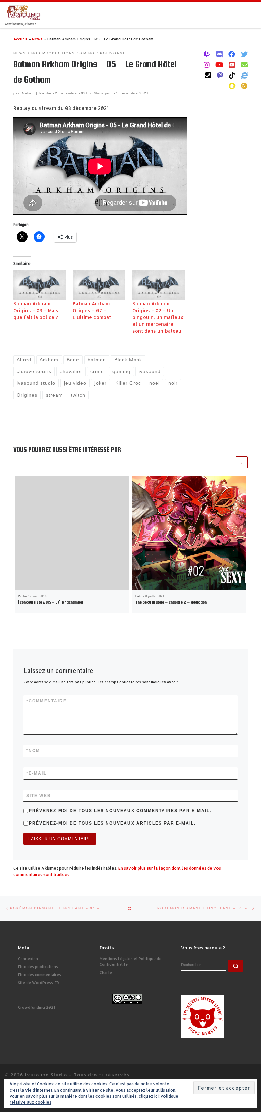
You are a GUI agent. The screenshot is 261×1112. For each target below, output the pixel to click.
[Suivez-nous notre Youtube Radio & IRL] (232, 64)
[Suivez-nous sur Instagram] (207, 64)
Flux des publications (38, 966)
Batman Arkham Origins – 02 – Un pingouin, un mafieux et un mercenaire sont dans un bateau (158, 317)
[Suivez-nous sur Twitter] (244, 54)
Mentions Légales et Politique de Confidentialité (130, 961)
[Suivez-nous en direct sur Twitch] (207, 54)
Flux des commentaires (39, 974)
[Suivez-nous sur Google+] (244, 85)
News (37, 39)
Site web (38, 795)
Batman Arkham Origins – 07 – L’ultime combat (92, 310)
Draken (27, 93)
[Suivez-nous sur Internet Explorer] (244, 75)
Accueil (20, 39)
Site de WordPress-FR (38, 982)
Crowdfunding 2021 (36, 1007)
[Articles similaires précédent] (228, 462)
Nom (33, 750)
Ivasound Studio (46, 1074)
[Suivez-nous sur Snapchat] (232, 85)
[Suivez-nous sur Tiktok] (232, 75)
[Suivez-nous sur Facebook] (231, 54)
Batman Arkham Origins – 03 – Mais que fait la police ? (35, 310)
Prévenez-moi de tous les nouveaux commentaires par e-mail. (120, 810)
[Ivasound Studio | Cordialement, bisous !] (23, 12)
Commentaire (46, 701)
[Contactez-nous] (244, 64)
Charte (106, 972)
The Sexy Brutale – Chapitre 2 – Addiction (171, 602)
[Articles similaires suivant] (242, 462)
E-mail (36, 773)
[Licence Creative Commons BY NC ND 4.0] (127, 998)
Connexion (28, 958)
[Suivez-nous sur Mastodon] (220, 75)
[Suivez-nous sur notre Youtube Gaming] (219, 64)
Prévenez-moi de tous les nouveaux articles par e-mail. (112, 823)
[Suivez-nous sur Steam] (208, 75)
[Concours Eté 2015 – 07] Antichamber (51, 602)
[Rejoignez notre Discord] (219, 54)
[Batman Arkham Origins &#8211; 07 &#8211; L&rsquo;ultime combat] (99, 285)
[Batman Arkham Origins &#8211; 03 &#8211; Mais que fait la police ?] (39, 285)
